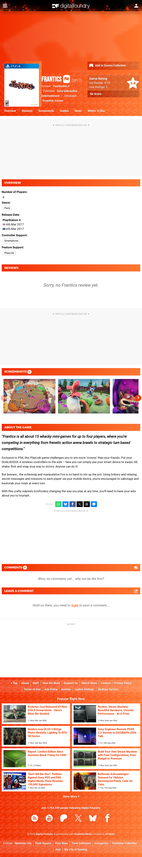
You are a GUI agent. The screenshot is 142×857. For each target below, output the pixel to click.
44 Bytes (110, 834)
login (74, 605)
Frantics (55, 79)
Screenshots (46, 111)
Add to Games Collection (110, 65)
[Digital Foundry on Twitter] (78, 819)
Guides (64, 111)
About (25, 683)
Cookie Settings (84, 689)
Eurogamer (102, 843)
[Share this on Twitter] (80, 504)
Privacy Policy (122, 683)
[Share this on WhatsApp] (58, 504)
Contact (105, 683)
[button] (138, 398)
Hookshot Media (83, 834)
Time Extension (81, 843)
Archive (66, 689)
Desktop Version (108, 689)
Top (14, 683)
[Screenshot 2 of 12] (84, 396)
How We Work (51, 683)
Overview (10, 111)
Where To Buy (96, 111)
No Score (95, 94)
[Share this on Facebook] (72, 504)
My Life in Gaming (75, 849)
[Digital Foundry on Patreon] (63, 819)
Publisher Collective (124, 843)
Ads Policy (51, 689)
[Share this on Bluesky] (65, 504)
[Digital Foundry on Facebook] (107, 819)
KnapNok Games (52, 100)
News (78, 111)
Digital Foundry (44, 834)
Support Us (71, 683)
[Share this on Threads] (87, 504)
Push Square (43, 843)
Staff (36, 683)
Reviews (27, 111)
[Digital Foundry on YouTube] (49, 819)
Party (7, 208)
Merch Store (89, 683)
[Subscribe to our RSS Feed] (34, 819)
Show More (70, 796)
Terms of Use (32, 689)
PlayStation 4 (61, 86)
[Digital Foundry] (71, 6)
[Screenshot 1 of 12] (29, 396)
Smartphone (11, 240)
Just (58, 849)
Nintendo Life (23, 843)
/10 (107, 83)
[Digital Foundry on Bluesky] (92, 819)
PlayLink (9, 253)
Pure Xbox (61, 843)
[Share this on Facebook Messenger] (94, 504)
